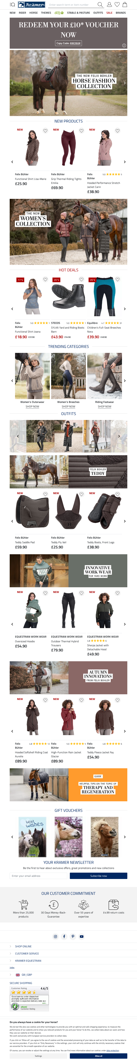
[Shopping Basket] (124, 4)
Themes (46, 13)
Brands (121, 13)
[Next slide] (124, 83)
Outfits (98, 13)
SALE (109, 13)
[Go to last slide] (12, 162)
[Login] (109, 4)
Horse (33, 13)
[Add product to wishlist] (45, 131)
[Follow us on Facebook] (64, 936)
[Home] (31, 4)
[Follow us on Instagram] (55, 936)
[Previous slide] (12, 83)
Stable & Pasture (78, 13)
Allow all (98, 1055)
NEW (13, 13)
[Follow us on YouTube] (81, 936)
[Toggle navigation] (12, 4)
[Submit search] (101, 4)
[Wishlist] (117, 4)
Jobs (12, 968)
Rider (22, 13)
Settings (38, 1055)
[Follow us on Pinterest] (73, 936)
